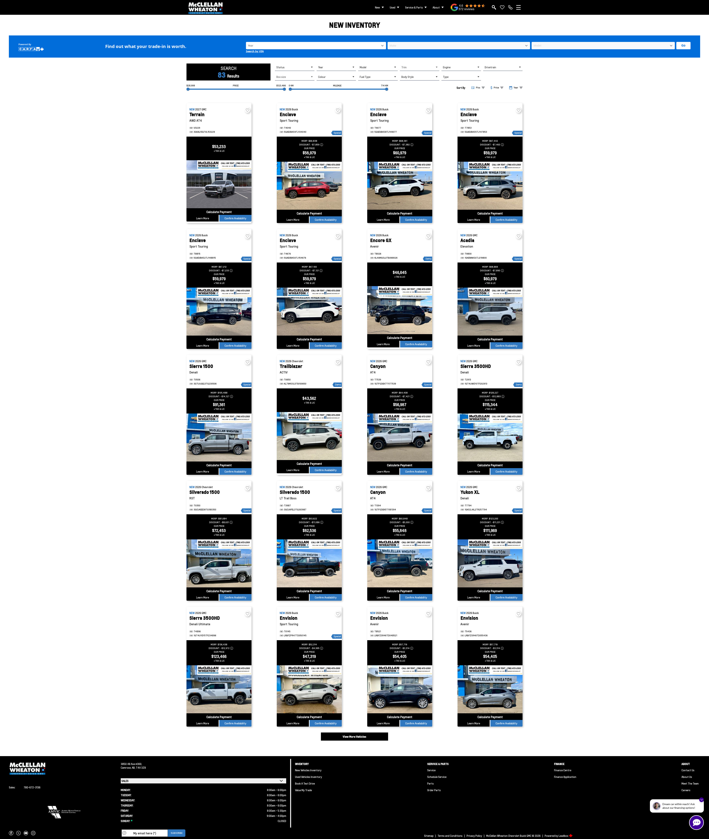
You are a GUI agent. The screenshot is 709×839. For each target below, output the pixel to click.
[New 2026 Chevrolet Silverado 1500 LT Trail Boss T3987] (309, 563)
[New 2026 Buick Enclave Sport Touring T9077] (399, 186)
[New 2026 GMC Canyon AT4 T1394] (399, 563)
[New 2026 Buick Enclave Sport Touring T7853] (490, 186)
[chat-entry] (696, 822)
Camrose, (126, 767)
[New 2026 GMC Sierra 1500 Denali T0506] (218, 437)
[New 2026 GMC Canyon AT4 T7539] (399, 437)
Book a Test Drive (305, 783)
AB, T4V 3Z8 (139, 767)
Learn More (202, 218)
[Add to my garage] (247, 110)
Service (431, 770)
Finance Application (565, 776)
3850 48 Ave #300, (131, 764)
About (436, 7)
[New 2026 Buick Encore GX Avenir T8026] (399, 310)
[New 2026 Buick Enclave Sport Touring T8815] (218, 312)
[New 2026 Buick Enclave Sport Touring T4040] (309, 186)
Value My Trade (303, 790)
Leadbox (564, 835)
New (377, 7)
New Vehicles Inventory (308, 770)
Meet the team (690, 783)
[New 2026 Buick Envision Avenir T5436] (490, 689)
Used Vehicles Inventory (308, 776)
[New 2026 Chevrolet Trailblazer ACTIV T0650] (309, 436)
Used (392, 7)
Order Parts (434, 790)
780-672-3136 (32, 787)
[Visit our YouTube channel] (26, 833)
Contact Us (687, 770)
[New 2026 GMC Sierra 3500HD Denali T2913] (490, 437)
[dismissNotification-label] (701, 799)
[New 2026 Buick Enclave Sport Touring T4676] (309, 312)
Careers (685, 790)
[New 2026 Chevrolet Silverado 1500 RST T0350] (218, 563)
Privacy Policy (474, 835)
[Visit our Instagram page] (33, 833)
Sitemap (429, 835)
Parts (430, 783)
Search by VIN (255, 51)
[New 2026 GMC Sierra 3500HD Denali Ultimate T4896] (218, 689)
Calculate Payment (219, 212)
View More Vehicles (354, 736)
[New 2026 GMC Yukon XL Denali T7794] (490, 563)
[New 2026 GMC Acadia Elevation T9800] (490, 312)
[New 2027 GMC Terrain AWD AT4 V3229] (218, 184)
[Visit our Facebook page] (11, 833)
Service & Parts (414, 7)
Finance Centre (562, 770)
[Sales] (510, 7)
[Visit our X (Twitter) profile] (18, 833)
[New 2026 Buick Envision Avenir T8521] (399, 689)
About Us (686, 776)
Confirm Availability (235, 218)
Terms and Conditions (450, 835)
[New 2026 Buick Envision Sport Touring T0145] (309, 689)
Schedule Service (436, 776)
